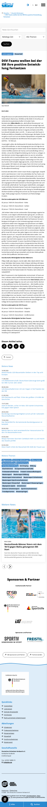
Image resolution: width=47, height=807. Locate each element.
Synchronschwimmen (11, 739)
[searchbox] (23, 29)
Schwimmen (8, 727)
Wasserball (7, 736)
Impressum (5, 790)
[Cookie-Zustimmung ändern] (5, 799)
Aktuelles (6, 13)
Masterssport (8, 742)
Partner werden (37, 655)
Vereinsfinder (8, 706)
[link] (23, 535)
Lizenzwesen (8, 709)
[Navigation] (43, 5)
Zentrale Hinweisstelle (11, 712)
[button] (4, 346)
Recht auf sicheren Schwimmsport (15, 718)
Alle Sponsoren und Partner (16, 655)
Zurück (8, 357)
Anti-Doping (8, 715)
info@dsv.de (8, 762)
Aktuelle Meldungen (17, 13)
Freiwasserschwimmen (11, 730)
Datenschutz (13, 790)
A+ (36, 5)
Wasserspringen (9, 733)
